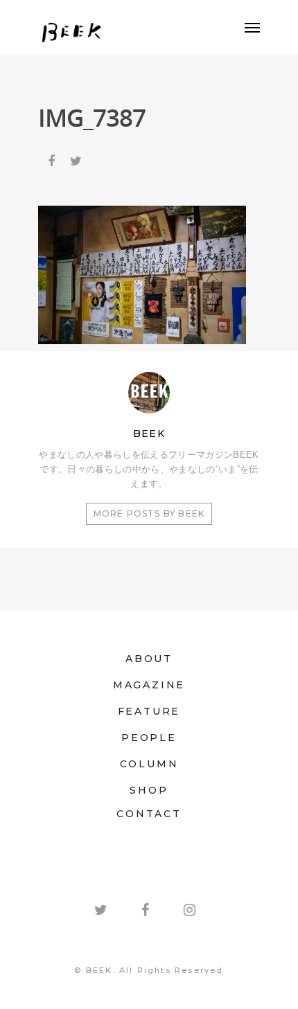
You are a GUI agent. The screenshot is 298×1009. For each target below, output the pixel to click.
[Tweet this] (77, 158)
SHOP (149, 790)
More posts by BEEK (149, 513)
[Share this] (53, 158)
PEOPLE (149, 737)
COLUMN (149, 764)
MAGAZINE (149, 685)
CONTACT (149, 813)
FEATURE (149, 711)
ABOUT (149, 658)
